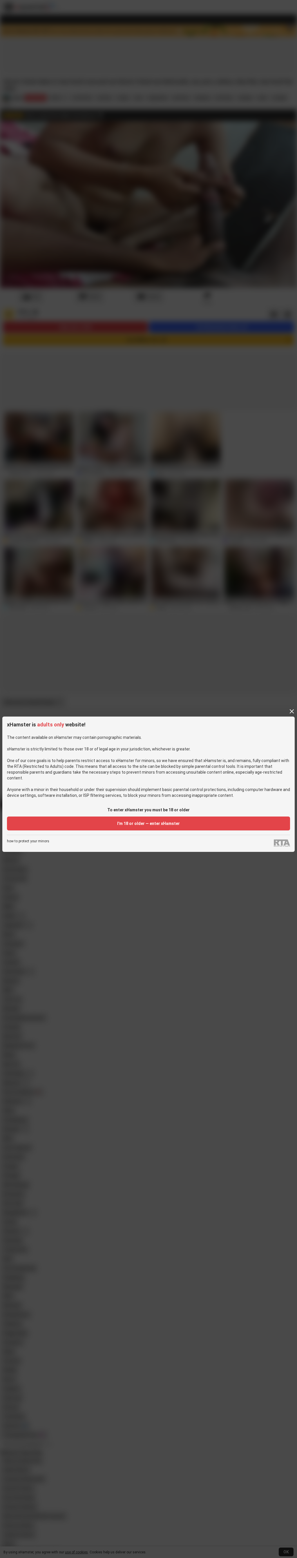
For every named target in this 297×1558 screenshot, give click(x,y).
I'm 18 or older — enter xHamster (148, 823)
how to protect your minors (28, 841)
